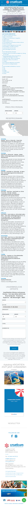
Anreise (6, 454)
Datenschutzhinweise (10, 476)
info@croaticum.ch (10, 458)
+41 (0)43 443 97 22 (12, 456)
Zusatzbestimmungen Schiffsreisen (13, 474)
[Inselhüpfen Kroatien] (14, 493)
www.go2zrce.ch (9, 461)
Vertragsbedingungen (10, 471)
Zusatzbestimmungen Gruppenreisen (14, 473)
